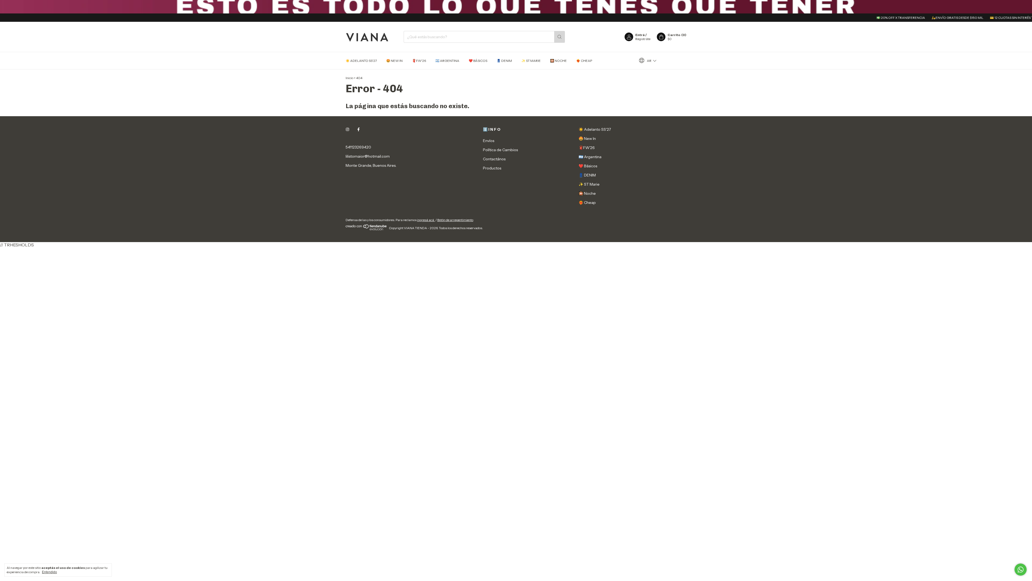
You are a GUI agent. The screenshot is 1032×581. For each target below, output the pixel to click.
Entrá (640, 35)
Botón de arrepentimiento (455, 220)
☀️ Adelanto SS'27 (361, 61)
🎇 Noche (558, 61)
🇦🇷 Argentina (447, 61)
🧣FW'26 (419, 61)
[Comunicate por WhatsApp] (1021, 570)
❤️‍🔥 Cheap (584, 61)
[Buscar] (559, 37)
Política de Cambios (500, 149)
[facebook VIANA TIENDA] (358, 129)
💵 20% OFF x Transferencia (881, 18)
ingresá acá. (426, 220)
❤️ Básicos (478, 61)
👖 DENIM (504, 61)
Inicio (349, 78)
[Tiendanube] (366, 229)
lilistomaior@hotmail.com (368, 156)
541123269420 (358, 147)
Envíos (488, 140)
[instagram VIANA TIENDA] (347, 129)
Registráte (642, 39)
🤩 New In (394, 61)
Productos (492, 168)
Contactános (494, 159)
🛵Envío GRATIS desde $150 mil (938, 18)
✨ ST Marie (531, 61)
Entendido (49, 572)
